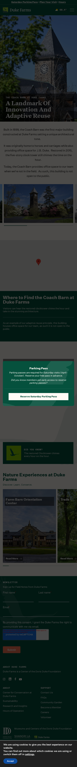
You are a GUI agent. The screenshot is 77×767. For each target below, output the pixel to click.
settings (29, 754)
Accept (10, 761)
